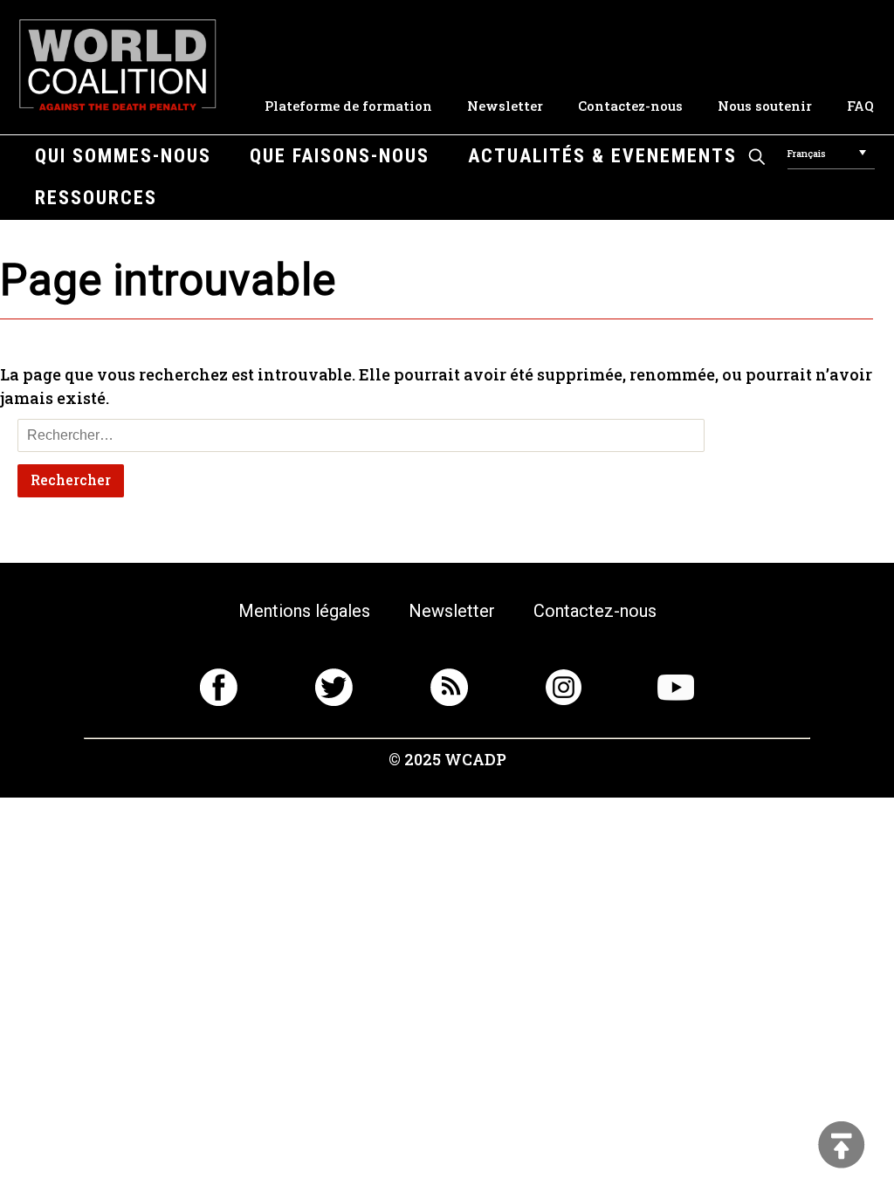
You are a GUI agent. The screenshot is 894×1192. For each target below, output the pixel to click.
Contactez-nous (630, 105)
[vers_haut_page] (841, 1146)
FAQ (860, 105)
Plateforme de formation (348, 105)
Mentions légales (304, 610)
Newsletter (505, 105)
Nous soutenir (765, 105)
